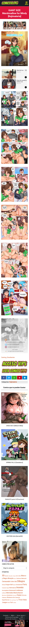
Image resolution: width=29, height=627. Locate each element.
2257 (21, 617)
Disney (3, 584)
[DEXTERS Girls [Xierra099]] (14, 533)
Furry (25, 584)
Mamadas (9, 593)
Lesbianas (19, 590)
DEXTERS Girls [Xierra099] (15, 536)
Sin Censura (16, 597)
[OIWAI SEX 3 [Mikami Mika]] (14, 422)
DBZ (15, 581)
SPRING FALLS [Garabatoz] (14, 462)
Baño (17, 575)
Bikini (19, 575)
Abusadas (10, 575)
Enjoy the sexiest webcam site (21, 81)
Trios (20, 600)
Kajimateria (13, 382)
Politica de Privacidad (11, 617)
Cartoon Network (21, 578)
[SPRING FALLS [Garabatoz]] (14, 459)
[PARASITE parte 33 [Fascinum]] (14, 496)
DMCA (12, 615)
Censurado (6, 581)
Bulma (15, 578)
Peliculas (24, 595)
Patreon (21, 619)
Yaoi (9, 602)
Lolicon (4, 593)
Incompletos (5, 590)
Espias (14, 584)
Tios (17, 600)
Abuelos (6, 575)
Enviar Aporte (21, 615)
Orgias (19, 595)
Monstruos (4, 595)
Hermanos (12, 588)
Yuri (11, 602)
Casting (3, 357)
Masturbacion (18, 593)
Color (12, 581)
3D (3, 575)
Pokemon (4, 597)
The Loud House (13, 600)
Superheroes (5, 600)
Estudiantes (11, 357)
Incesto (20, 587)
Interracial (12, 590)
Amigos (14, 575)
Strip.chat (19, 72)
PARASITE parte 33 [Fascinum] (14, 499)
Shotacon (10, 597)
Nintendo (14, 595)
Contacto (6, 615)
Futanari (4, 587)
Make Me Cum (20, 70)
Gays (7, 587)
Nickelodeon (10, 595)
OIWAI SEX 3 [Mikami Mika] (14, 426)
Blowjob (10, 578)
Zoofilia (14, 602)
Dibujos (21, 581)
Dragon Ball (9, 584)
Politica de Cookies (11, 619)
